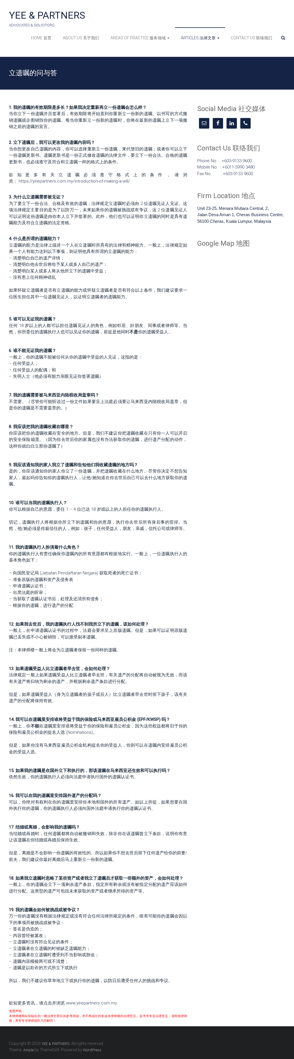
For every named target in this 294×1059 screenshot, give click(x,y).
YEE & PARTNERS (47, 15)
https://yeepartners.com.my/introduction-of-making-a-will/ (74, 181)
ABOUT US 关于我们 (81, 38)
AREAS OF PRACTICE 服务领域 (138, 38)
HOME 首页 (41, 38)
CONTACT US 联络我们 (251, 38)
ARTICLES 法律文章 (198, 38)
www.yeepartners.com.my (91, 1003)
